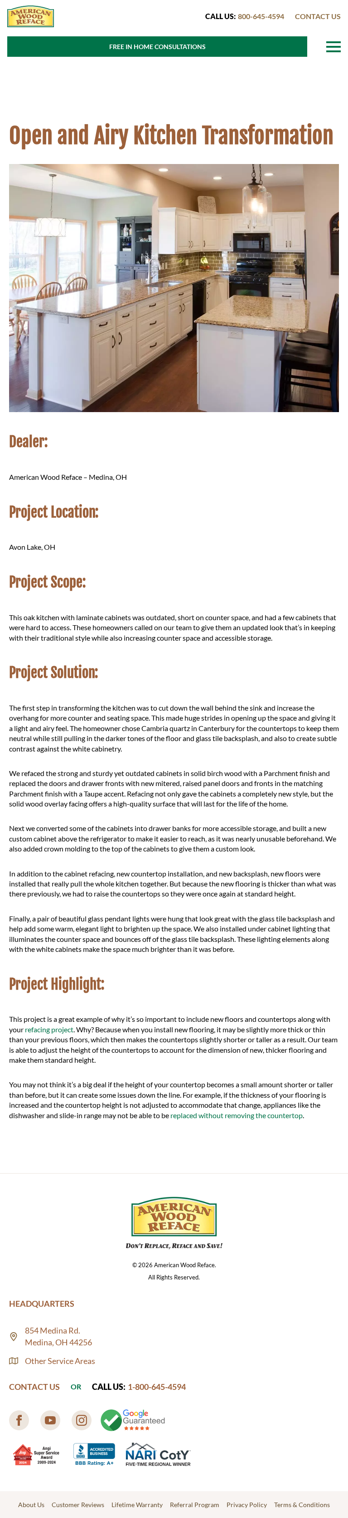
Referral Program (194, 1504)
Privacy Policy (247, 1504)
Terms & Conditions (302, 1504)
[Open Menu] (333, 47)
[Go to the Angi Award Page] (36, 1454)
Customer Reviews (78, 1504)
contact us (318, 16)
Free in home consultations (157, 46)
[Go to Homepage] (30, 16)
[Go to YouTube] (50, 1420)
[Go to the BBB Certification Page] (94, 1454)
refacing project (49, 1029)
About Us (31, 1504)
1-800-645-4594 (157, 1387)
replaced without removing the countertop (236, 1115)
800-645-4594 (261, 16)
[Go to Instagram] (82, 1420)
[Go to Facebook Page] (19, 1420)
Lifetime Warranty (137, 1504)
